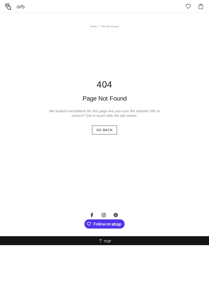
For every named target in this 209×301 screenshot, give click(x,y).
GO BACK (104, 130)
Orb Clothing (20, 6)
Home (93, 26)
